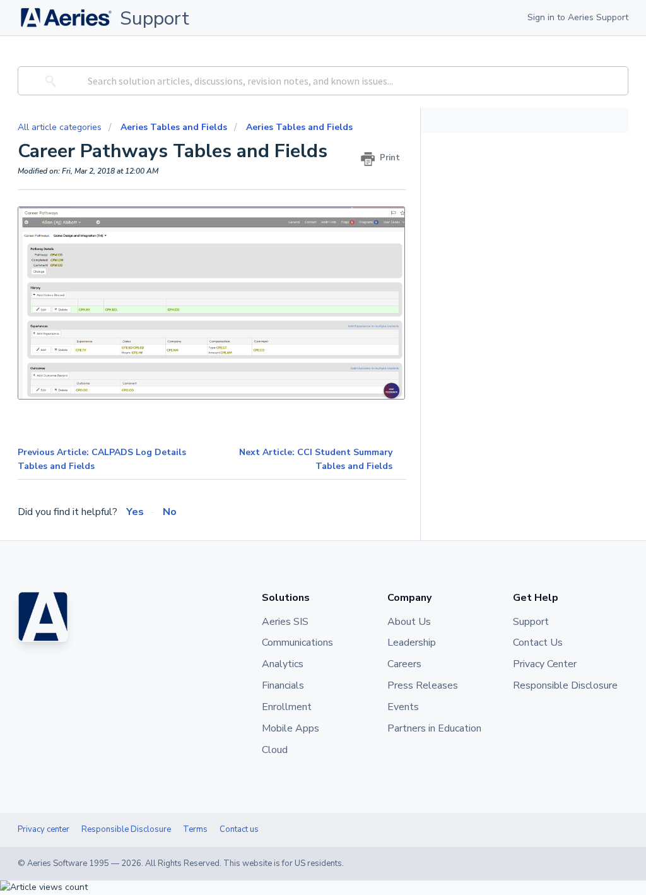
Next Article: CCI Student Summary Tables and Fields (315, 459)
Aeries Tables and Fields (173, 127)
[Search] (48, 80)
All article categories (61, 127)
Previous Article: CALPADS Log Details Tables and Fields (102, 459)
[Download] (300, 285)
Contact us (239, 829)
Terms (195, 829)
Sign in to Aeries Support (577, 17)
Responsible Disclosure (126, 829)
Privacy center (43, 829)
